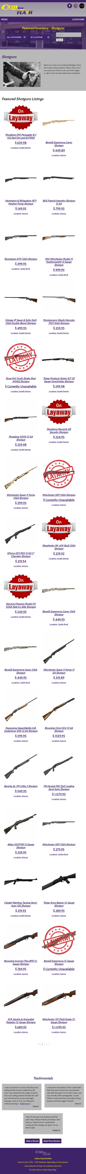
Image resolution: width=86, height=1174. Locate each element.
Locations (78, 19)
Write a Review (32, 1141)
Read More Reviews (51, 1141)
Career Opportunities (43, 1158)
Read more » (25, 1104)
